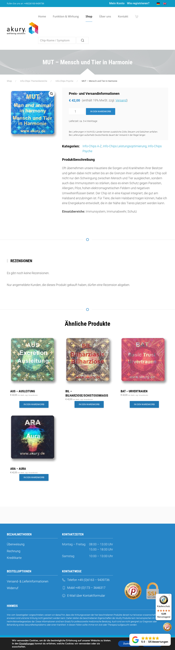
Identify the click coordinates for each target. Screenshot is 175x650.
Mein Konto (117, 3)
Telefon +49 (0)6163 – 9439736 (88, 580)
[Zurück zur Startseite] (22, 28)
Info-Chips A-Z (92, 146)
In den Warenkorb (100, 111)
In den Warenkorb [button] (34, 404)
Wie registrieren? (138, 3)
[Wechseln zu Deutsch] (158, 3)
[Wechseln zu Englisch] (164, 3)
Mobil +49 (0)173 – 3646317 (86, 587)
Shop (89, 16)
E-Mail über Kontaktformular (86, 595)
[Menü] (169, 596)
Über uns (105, 16)
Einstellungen (26, 643)
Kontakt (123, 16)
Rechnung (13, 551)
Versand (121, 100)
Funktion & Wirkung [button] (66, 16)
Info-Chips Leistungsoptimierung (125, 146)
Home (42, 16)
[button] (52, 94)
